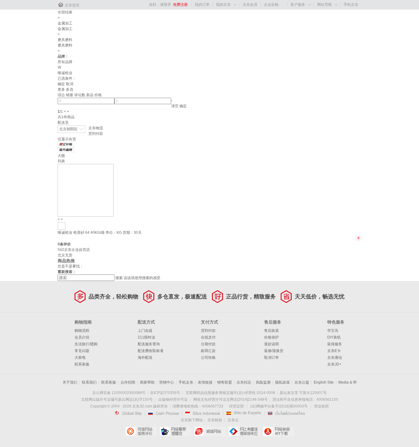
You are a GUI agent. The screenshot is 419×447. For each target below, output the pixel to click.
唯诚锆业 (65, 73)
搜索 (119, 278)
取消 (69, 84)
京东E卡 (334, 351)
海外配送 (145, 357)
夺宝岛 (332, 330)
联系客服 (82, 364)
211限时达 (146, 337)
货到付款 (95, 133)
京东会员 (250, 4)
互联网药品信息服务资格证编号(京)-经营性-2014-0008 (230, 393)
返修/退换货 (273, 351)
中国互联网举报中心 (244, 431)
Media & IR (347, 382)
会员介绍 (82, 337)
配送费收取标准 (150, 351)
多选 (69, 89)
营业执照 (321, 406)
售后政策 (271, 330)
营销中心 (166, 382)
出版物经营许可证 (173, 399)
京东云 (233, 420)
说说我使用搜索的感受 (142, 278)
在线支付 (208, 337)
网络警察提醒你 (175, 431)
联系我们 (89, 382)
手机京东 (351, 4)
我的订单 (202, 4)
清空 (175, 106)
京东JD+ (334, 364)
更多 (61, 89)
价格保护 (271, 337)
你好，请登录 (160, 4)
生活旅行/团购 (86, 344)
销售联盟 (224, 382)
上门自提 (145, 330)
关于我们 (70, 382)
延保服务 (334, 344)
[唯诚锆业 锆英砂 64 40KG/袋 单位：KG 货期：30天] (85, 190)
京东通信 (334, 357)
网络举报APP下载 (278, 431)
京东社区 (243, 382)
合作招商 (128, 382)
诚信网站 (209, 431)
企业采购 (271, 4)
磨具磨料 (65, 40)
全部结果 (65, 12)
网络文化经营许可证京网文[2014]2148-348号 (230, 399)
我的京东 (223, 4)
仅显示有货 (67, 139)
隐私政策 (282, 382)
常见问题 (82, 351)
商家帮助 (147, 382)
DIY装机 (334, 337)
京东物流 (95, 128)
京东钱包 (214, 420)
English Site (324, 382)
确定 (61, 84)
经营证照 (236, 406)
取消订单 (271, 357)
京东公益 (301, 382)
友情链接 (205, 382)
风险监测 (263, 382)
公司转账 (208, 357)
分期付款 (208, 344)
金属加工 (65, 23)
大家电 (80, 357)
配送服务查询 (149, 344)
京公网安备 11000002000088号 (118, 393)
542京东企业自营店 (74, 250)
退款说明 (271, 344)
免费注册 (180, 4)
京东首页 (72, 5)
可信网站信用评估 (141, 431)
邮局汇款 (208, 351)
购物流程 (82, 330)
